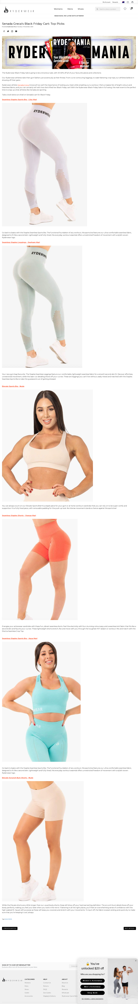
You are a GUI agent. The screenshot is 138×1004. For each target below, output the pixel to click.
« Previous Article (9, 928)
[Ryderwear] (19, 9)
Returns (46, 986)
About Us (65, 983)
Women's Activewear (92, 981)
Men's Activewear (92, 987)
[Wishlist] (125, 9)
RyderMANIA (8, 919)
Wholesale (65, 993)
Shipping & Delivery (49, 996)
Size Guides (47, 993)
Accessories (29, 996)
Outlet (27, 993)
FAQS (45, 989)
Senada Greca (23, 85)
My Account (106, 2)
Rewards (115, 2)
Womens (58, 9)
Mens (70, 9)
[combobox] (107, 9)
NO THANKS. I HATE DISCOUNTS (92, 998)
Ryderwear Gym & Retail (70, 996)
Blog (63, 986)
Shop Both (92, 993)
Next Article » (130, 928)
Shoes (81, 9)
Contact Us (47, 983)
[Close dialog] (136, 960)
